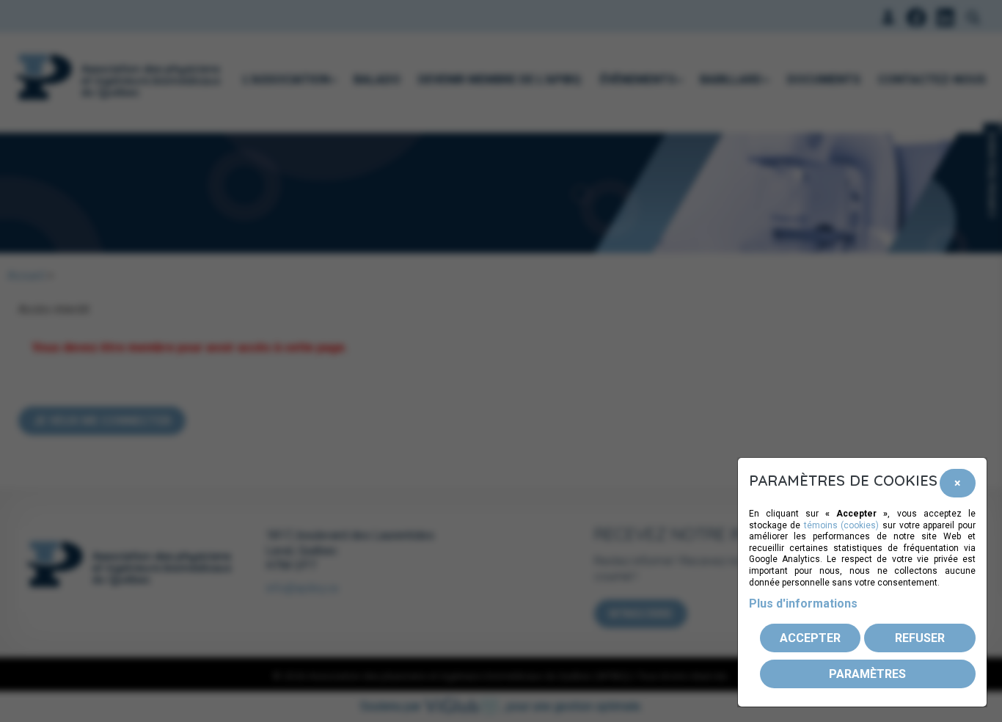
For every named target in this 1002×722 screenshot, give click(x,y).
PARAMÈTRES (867, 674)
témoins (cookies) (842, 525)
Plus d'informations (803, 603)
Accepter (810, 638)
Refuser (920, 638)
